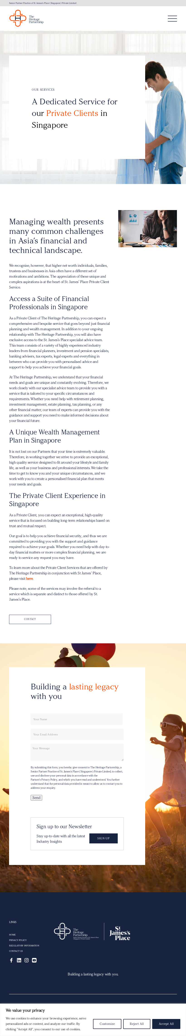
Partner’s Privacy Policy (44, 779)
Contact (30, 619)
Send (36, 798)
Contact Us (16, 951)
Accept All (166, 1024)
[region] (93, 1020)
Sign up (103, 838)
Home (12, 934)
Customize (107, 1024)
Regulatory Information (24, 945)
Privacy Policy (18, 940)
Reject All (137, 1024)
